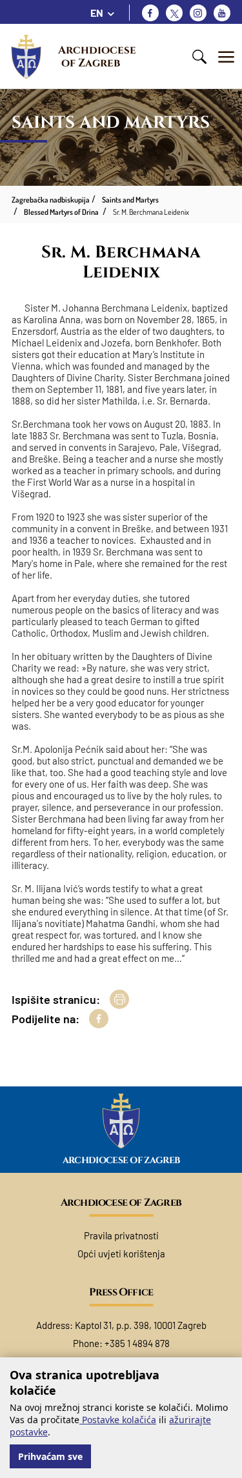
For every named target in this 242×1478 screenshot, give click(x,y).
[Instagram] (198, 13)
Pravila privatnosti (121, 1235)
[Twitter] (174, 13)
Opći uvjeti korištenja (121, 1253)
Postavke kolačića (117, 1419)
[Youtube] (222, 13)
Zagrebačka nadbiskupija (51, 200)
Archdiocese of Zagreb (98, 56)
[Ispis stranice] (119, 999)
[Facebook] (150, 13)
